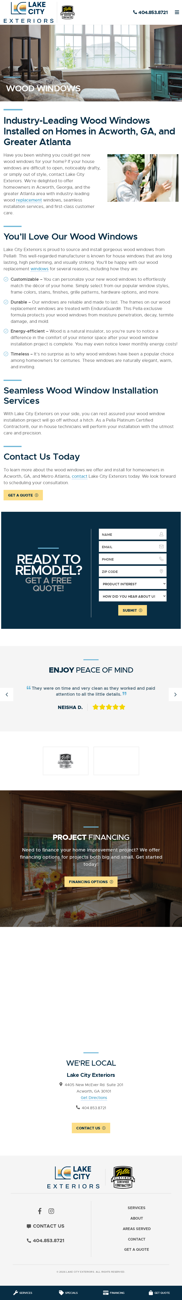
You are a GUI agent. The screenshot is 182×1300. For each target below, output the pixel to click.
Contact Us (88, 1128)
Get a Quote (20, 495)
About (136, 1218)
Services (137, 1208)
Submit (130, 610)
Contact (137, 1239)
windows (40, 268)
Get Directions (94, 1097)
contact (79, 476)
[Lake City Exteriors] (39, 12)
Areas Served (137, 1229)
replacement (29, 200)
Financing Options (88, 882)
